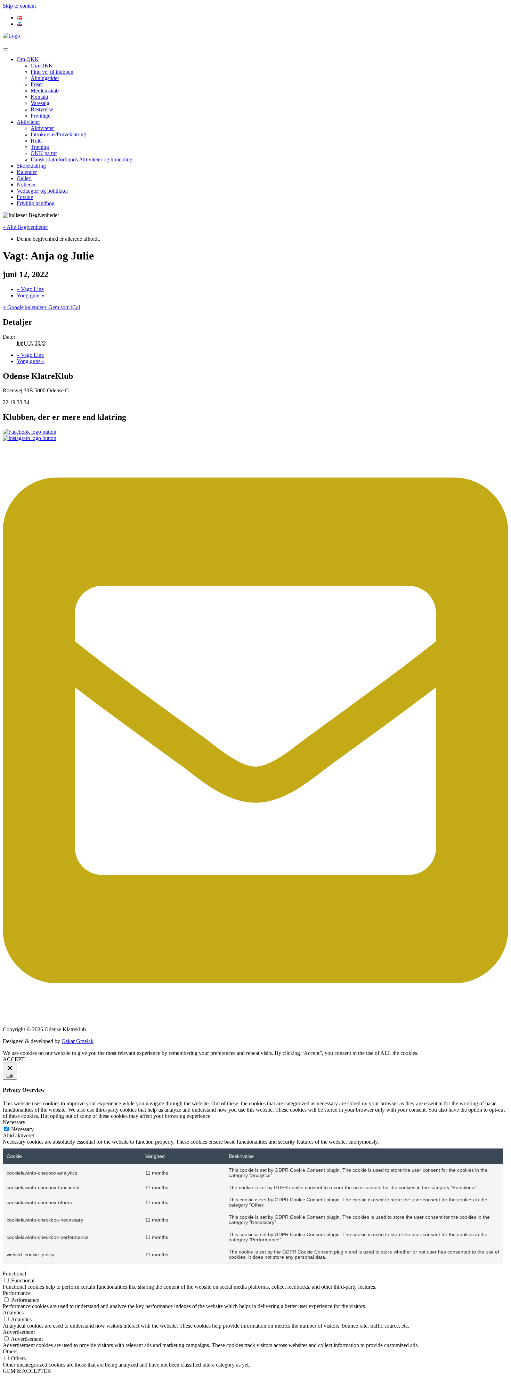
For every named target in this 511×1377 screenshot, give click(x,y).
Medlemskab (45, 91)
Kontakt (39, 97)
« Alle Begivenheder (25, 227)
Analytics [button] (13, 1312)
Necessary (22, 1129)
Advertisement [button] (19, 1332)
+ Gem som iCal (62, 307)
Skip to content (19, 6)
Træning (40, 147)
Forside (25, 197)
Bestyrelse (42, 109)
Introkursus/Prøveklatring (58, 134)
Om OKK (28, 59)
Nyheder (26, 184)
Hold (36, 141)
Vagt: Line (30, 289)
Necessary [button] (14, 1122)
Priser (37, 84)
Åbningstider (45, 78)
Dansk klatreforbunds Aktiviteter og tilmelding (81, 159)
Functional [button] (14, 1273)
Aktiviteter (28, 122)
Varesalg (40, 103)
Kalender (27, 172)
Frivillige (40, 116)
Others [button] (10, 1351)
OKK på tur (44, 153)
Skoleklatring (31, 166)
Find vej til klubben (52, 72)
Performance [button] (17, 1293)
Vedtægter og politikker (42, 191)
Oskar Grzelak (78, 1041)
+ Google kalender (23, 307)
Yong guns (30, 295)
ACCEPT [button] (14, 1059)
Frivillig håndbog (36, 203)
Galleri (24, 178)
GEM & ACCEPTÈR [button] (27, 1371)
